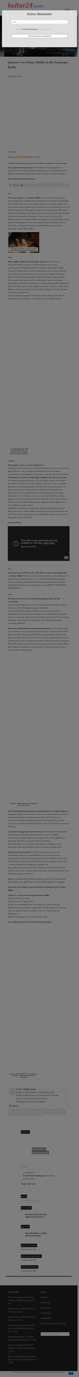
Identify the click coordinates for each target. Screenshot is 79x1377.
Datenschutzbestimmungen (30, 29)
